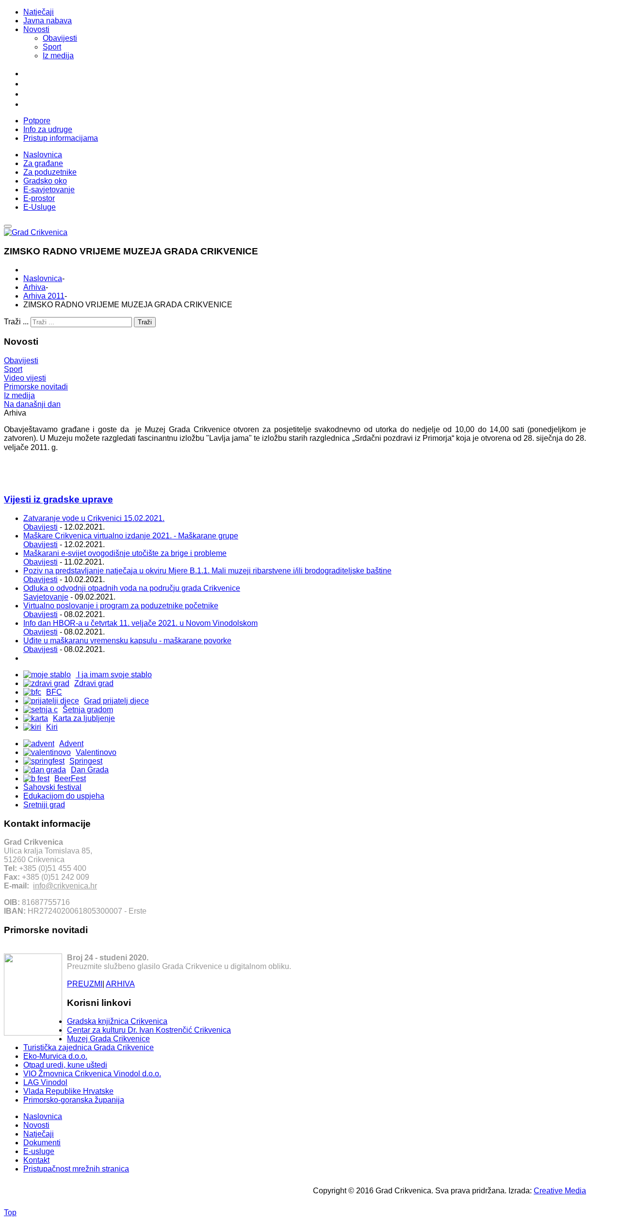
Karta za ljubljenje (84, 718)
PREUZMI (84, 984)
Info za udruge (47, 129)
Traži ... (16, 322)
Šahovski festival (52, 787)
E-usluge (38, 1151)
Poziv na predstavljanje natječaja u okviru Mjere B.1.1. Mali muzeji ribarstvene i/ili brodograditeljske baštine (207, 571)
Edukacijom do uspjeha (63, 796)
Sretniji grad (44, 805)
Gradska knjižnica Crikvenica (117, 1021)
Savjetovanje (45, 597)
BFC (54, 692)
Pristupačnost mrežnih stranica (76, 1169)
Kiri (52, 727)
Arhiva (34, 287)
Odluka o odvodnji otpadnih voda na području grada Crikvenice (131, 588)
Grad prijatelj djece (116, 701)
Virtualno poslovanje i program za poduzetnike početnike (120, 606)
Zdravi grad (94, 683)
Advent (71, 743)
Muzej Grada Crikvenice (108, 1039)
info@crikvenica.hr (65, 886)
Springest (85, 761)
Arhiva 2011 (44, 296)
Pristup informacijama (60, 138)
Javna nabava (47, 21)
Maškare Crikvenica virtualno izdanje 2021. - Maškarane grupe (130, 536)
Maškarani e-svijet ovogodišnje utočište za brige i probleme (125, 553)
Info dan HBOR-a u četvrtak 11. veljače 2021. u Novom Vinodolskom (140, 623)
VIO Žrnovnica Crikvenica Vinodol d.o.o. (92, 1074)
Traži (145, 322)
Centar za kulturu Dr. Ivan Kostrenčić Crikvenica (149, 1030)
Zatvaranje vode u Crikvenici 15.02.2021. (93, 518)
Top (10, 1212)
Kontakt (36, 1160)
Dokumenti (42, 1142)
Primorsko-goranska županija (73, 1100)
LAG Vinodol (45, 1082)
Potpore (36, 121)
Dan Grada (90, 770)
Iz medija (58, 55)
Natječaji (38, 12)
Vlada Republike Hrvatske (68, 1091)
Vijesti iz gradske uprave (58, 499)
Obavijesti (60, 38)
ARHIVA (120, 984)
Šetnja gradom (88, 709)
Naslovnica (42, 278)
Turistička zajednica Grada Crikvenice (88, 1047)
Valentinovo (96, 752)
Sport (52, 47)
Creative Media (560, 1191)
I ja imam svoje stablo (114, 674)
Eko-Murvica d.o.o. (55, 1056)
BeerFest (70, 778)
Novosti (36, 29)
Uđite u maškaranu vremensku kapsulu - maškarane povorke (127, 640)
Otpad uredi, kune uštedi (65, 1065)
